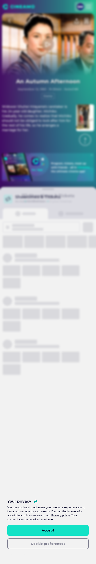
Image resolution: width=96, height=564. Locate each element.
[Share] (77, 21)
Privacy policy (60, 515)
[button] (85, 140)
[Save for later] (86, 21)
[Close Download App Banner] (92, 155)
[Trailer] (48, 44)
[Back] (10, 21)
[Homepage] (19, 6)
